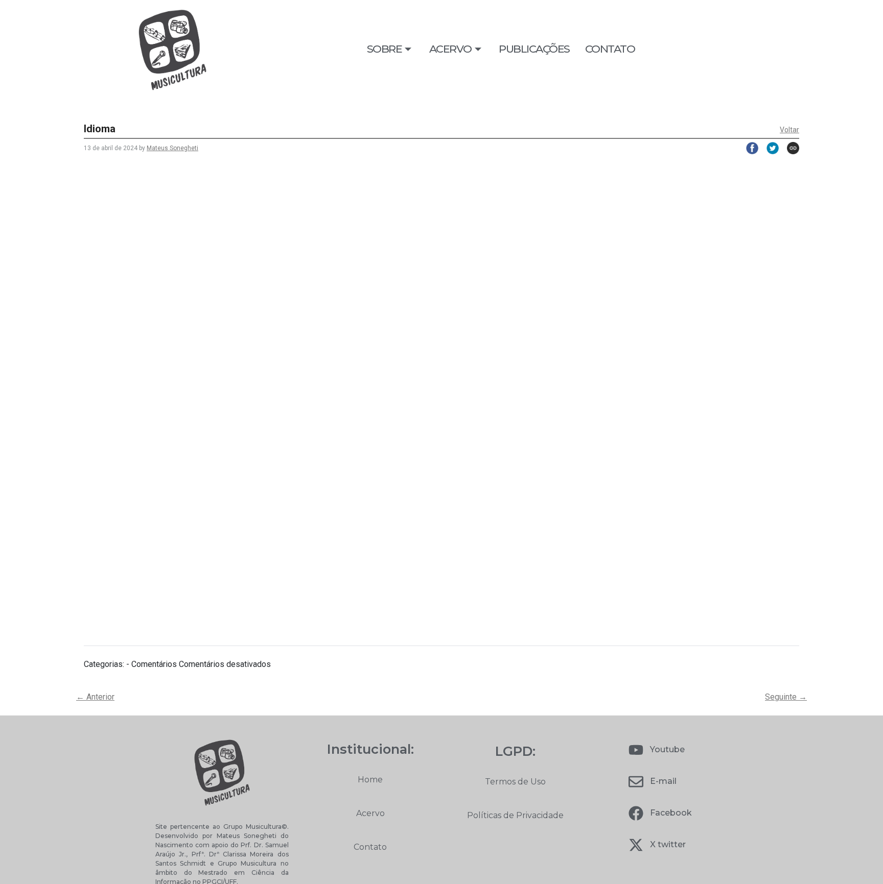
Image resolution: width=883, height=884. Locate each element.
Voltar (789, 130)
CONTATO (610, 48)
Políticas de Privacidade (515, 815)
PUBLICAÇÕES (534, 48)
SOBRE (384, 48)
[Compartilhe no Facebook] (748, 148)
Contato (370, 847)
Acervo (370, 813)
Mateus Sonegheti (172, 148)
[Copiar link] (789, 148)
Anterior (95, 697)
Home (370, 779)
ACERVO (450, 48)
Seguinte (786, 697)
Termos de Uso (515, 781)
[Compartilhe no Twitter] (768, 148)
